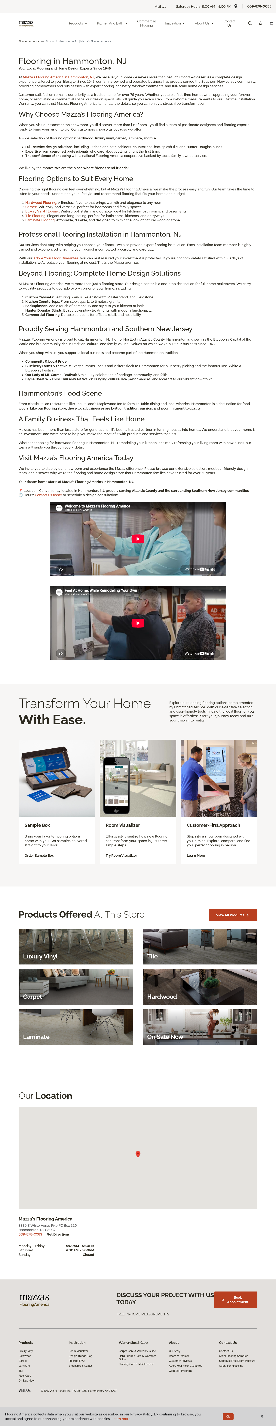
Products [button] (76, 23)
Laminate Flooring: (40, 220)
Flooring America (29, 41)
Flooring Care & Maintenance (136, 1364)
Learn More (196, 855)
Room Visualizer (78, 1351)
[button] (250, 23)
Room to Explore (179, 1355)
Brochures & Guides (80, 1365)
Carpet (23, 1360)
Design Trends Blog (80, 1355)
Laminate (24, 1365)
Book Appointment (237, 1299)
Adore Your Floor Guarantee (55, 258)
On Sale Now (26, 1380)
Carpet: (31, 207)
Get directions (58, 1234)
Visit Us (160, 6)
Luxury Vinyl (26, 1351)
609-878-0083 (259, 6)
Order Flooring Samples (233, 1355)
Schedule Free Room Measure (237, 1360)
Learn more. (121, 1419)
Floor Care (25, 1375)
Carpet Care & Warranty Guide (137, 1351)
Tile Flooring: (35, 216)
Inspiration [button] (173, 23)
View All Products (230, 915)
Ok (228, 1416)
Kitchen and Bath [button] (110, 23)
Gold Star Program (180, 1370)
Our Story (174, 1351)
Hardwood (25, 1355)
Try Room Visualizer (121, 855)
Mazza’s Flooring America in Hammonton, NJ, (59, 77)
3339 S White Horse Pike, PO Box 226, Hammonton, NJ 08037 (79, 1390)
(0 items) (271, 23)
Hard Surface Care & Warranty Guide (137, 1357)
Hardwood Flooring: (41, 203)
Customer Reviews (180, 1360)
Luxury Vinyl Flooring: (42, 211)
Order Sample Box (39, 855)
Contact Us (230, 23)
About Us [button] (202, 23)
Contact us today (48, 495)
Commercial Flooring (146, 23)
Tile (21, 1370)
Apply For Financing (231, 1365)
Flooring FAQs (77, 1360)
